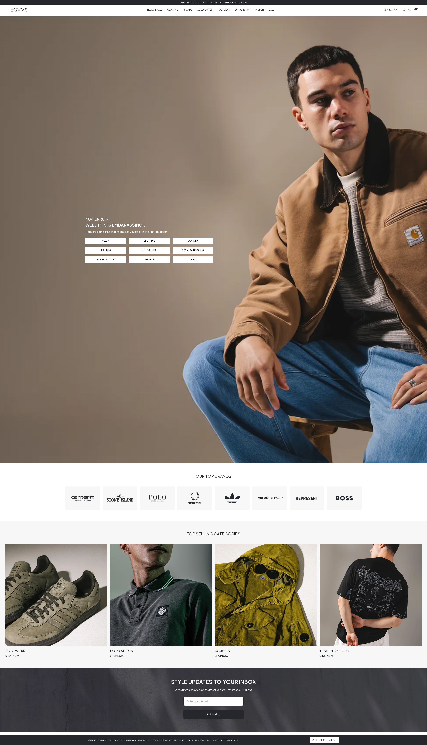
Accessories (205, 10)
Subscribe (213, 714)
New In (106, 240)
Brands (187, 10)
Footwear (224, 10)
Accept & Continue (324, 739)
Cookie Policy (171, 739)
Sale (271, 10)
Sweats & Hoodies (193, 250)
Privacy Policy (193, 739)
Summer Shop (242, 10)
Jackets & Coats (106, 259)
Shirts (193, 259)
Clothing (173, 10)
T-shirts (106, 250)
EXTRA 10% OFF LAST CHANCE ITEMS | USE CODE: (213, 2)
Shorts (149, 259)
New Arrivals (154, 10)
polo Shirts (149, 250)
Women (259, 10)
